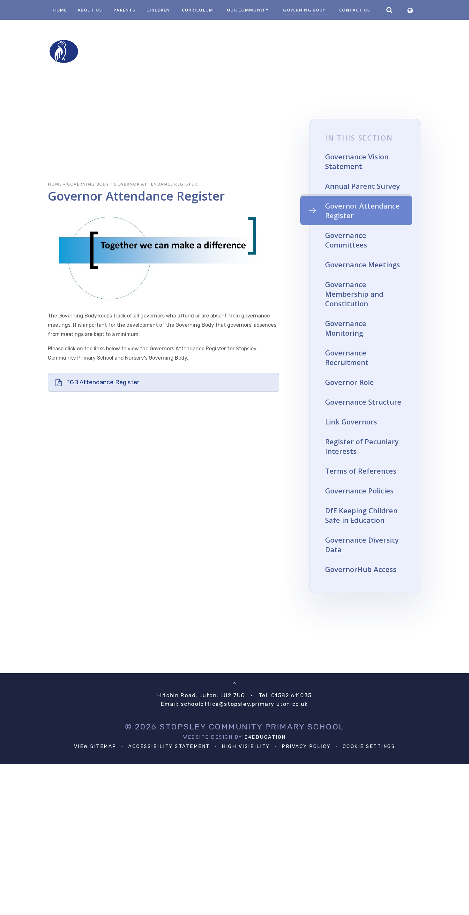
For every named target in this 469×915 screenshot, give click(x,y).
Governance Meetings (362, 264)
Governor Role (349, 382)
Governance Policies (359, 490)
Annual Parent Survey (362, 186)
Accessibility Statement (169, 746)
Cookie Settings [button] (369, 746)
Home (55, 184)
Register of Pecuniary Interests (362, 446)
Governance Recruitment (346, 357)
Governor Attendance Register (155, 184)
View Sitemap (95, 746)
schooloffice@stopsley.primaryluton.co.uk (244, 704)
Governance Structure (363, 402)
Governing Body (88, 184)
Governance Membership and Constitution (354, 293)
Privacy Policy (306, 746)
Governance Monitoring (345, 328)
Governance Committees (346, 239)
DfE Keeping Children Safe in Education (361, 515)
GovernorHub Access (361, 569)
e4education (265, 737)
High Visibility (246, 746)
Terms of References (361, 471)
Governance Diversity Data (362, 544)
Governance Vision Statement (357, 161)
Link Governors (351, 421)
